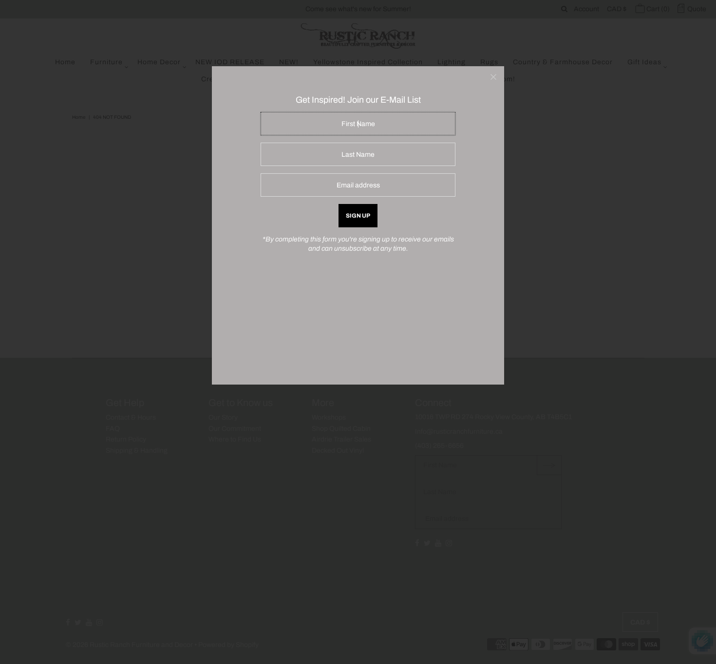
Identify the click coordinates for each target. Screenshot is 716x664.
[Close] (493, 77)
